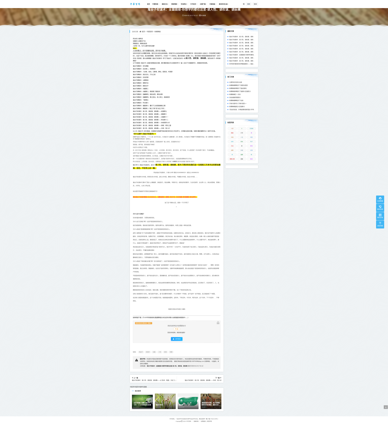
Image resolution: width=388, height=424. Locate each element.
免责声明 (209, 421)
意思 (251, 146)
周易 (232, 133)
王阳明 (251, 128)
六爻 (242, 133)
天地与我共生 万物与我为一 (238, 103)
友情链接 (203, 421)
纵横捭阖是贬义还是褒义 (237, 106)
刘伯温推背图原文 (235, 97)
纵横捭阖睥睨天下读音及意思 (238, 85)
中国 (232, 137)
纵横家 (174, 161)
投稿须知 (196, 421)
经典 (232, 141)
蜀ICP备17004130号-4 (212, 419)
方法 (232, 146)
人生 (242, 137)
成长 (144, 286)
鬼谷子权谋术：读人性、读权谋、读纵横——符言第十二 (247, 40)
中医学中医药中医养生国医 (138, 387)
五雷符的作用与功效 (235, 82)
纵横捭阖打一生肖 (235, 94)
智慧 (251, 159)
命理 (242, 150)
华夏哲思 (150, 32)
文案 (251, 150)
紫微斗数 (232, 159)
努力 (145, 53)
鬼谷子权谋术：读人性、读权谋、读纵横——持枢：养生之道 (248, 46)
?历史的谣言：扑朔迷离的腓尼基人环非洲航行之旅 (245, 109)
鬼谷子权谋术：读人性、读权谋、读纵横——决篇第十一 (247, 36)
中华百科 (188, 421)
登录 (255, 4)
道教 (232, 150)
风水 (242, 141)
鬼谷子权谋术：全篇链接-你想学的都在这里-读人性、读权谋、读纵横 (194, 9)
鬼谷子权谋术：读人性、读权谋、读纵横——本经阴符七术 (247, 43)
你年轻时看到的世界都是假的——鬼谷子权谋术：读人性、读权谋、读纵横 (252, 64)
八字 (232, 128)
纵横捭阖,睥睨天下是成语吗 (238, 88)
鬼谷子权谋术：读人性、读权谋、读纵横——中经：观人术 (247, 49)
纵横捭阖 (157, 32)
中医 (251, 137)
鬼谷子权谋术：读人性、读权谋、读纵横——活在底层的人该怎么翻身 (251, 61)
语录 (242, 159)
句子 (251, 141)
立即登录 (177, 339)
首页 (143, 32)
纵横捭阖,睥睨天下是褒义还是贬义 (240, 91)
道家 (242, 155)
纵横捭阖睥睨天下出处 (236, 100)
